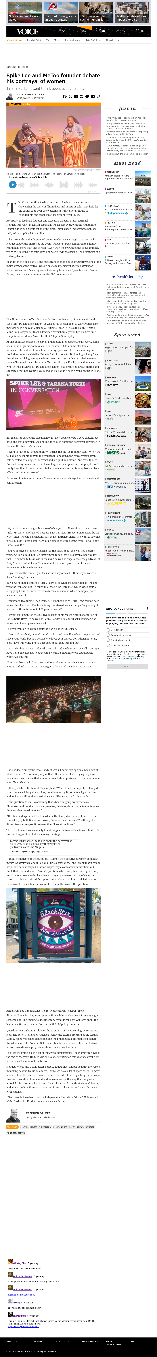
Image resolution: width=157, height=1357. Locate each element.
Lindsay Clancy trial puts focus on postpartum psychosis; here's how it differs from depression (127, 309)
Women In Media (76, 1127)
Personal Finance (116, 445)
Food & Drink (34, 40)
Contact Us (62, 1341)
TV (47, 40)
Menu (11, 31)
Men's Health (113, 205)
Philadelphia (45, 1127)
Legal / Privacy (89, 1341)
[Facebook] (64, 97)
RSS (132, 1341)
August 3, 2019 (41, 851)
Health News (113, 513)
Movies (26, 104)
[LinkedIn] (76, 97)
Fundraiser (113, 428)
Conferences (113, 479)
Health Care (113, 546)
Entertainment (73, 40)
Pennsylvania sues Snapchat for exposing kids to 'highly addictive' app (127, 132)
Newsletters (112, 40)
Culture (101, 30)
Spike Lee (90, 1127)
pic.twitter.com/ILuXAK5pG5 (27, 847)
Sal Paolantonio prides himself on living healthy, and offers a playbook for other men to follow (127, 287)
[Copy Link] (98, 97)
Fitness (111, 343)
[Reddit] (81, 97)
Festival (15, 104)
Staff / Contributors (113, 1343)
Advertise (36, 1341)
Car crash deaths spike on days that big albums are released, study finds (126, 302)
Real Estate (113, 377)
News (62, 30)
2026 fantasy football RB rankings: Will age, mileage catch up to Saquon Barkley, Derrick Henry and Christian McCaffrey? (126, 148)
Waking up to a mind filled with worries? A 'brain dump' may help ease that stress (127, 316)
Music (57, 40)
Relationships (60, 1127)
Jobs (109, 239)
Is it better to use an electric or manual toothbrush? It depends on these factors (126, 321)
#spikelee (54, 844)
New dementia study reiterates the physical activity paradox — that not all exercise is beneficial (125, 295)
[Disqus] (53, 1217)
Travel (110, 394)
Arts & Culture (93, 40)
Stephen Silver (32, 94)
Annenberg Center (16, 1133)
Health (82, 30)
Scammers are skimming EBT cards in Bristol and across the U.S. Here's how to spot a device (126, 140)
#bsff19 (44, 844)
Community (113, 496)
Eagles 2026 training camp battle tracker (127, 153)
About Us (11, 1341)
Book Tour (112, 360)
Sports (140, 30)
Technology (113, 172)
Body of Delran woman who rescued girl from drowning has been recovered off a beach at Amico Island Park (126, 126)
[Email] (92, 97)
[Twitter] (70, 97)
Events (121, 30)
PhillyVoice (27, 31)
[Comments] (87, 97)
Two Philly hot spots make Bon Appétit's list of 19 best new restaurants (126, 119)
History (111, 222)
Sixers (110, 256)
